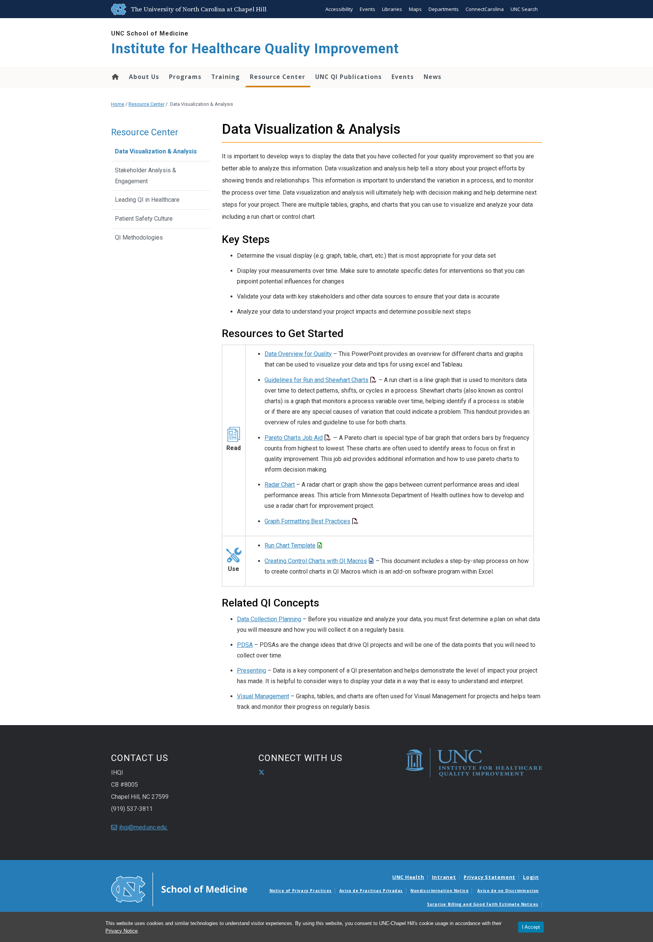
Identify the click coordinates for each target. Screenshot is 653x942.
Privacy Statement (489, 877)
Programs (185, 77)
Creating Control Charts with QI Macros (316, 561)
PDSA (245, 644)
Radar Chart (280, 484)
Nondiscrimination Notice (439, 890)
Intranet (444, 877)
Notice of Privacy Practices (300, 890)
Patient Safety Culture (144, 218)
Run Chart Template (290, 545)
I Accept (531, 927)
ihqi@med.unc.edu (143, 827)
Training (225, 77)
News (432, 77)
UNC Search (524, 9)
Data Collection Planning (269, 619)
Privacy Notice (121, 931)
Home (114, 77)
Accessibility (339, 9)
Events (367, 9)
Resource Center (277, 77)
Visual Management (263, 696)
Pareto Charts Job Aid (294, 437)
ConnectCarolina (485, 9)
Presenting (251, 670)
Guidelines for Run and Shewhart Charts (316, 380)
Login (531, 877)
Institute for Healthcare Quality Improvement (255, 49)
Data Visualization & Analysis (156, 151)
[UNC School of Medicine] (179, 888)
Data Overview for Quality (298, 353)
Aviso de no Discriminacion (508, 890)
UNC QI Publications (348, 77)
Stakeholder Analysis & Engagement (145, 176)
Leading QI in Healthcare (147, 199)
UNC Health (408, 877)
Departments (444, 9)
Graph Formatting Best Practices (307, 521)
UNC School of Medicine (150, 33)
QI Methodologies (139, 237)
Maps (415, 9)
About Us (144, 77)
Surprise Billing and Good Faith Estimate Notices (482, 904)
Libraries (392, 9)
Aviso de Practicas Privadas (371, 890)
